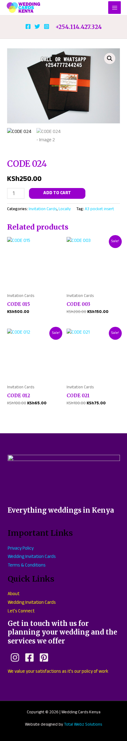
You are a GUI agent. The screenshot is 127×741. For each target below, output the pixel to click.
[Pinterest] (44, 657)
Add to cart (57, 193)
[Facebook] (28, 26)
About (13, 594)
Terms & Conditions (27, 566)
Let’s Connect (21, 611)
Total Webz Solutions (83, 724)
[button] (109, 58)
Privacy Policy (21, 549)
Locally (65, 209)
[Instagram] (46, 26)
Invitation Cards (43, 209)
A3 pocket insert (99, 209)
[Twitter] (37, 26)
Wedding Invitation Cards (32, 557)
